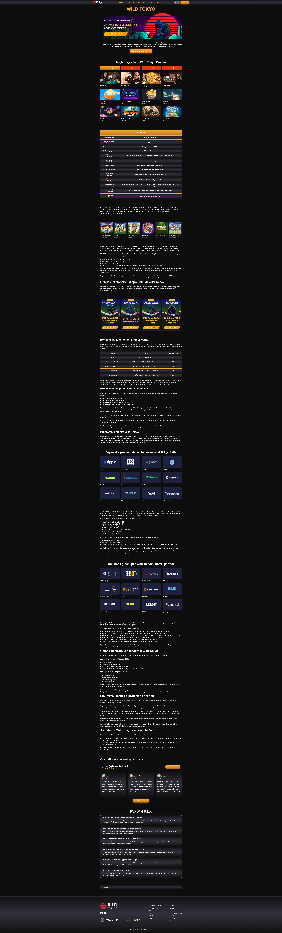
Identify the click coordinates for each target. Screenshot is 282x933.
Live (129, 68)
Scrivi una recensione (172, 767)
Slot (171, 68)
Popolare (108, 68)
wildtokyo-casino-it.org (176, 913)
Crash (150, 68)
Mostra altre (141, 800)
